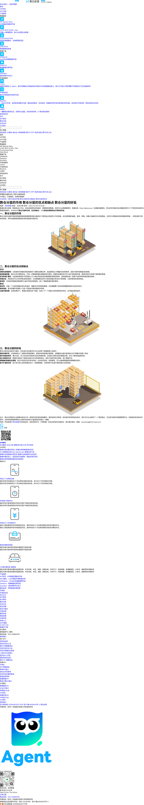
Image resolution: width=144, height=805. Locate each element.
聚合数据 (8, 206)
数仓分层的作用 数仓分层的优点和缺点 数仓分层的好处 (27, 199)
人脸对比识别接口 (6, 653)
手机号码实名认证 (6, 648)
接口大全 (23, 445)
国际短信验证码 (5, 658)
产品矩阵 (3, 14)
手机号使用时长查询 (7, 651)
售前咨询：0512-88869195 (10, 797)
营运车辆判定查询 (6, 545)
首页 (1, 7)
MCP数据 (3, 623)
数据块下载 (4, 627)
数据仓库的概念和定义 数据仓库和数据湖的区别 (16, 450)
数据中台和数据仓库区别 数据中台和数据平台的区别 (18, 454)
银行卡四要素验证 (6, 646)
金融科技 (17, 445)
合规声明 (3, 618)
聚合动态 (3, 121)
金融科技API (4, 695)
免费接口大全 (4, 690)
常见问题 (3, 606)
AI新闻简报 (21, 132)
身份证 (15, 132)
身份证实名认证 (5, 644)
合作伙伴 (3, 123)
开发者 (2, 590)
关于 (1, 116)
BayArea (3, 595)
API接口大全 (4, 697)
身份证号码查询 (5, 672)
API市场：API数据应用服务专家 (11, 576)
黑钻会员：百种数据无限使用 (10, 588)
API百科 (3, 126)
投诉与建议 (4, 609)
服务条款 (3, 613)
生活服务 (3, 445)
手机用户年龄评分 (6, 501)
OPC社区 (3, 11)
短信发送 (3, 132)
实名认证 (48, 132)
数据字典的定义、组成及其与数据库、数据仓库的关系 (19, 457)
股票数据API (4, 679)
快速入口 (3, 620)
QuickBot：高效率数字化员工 (10, 586)
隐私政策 (3, 616)
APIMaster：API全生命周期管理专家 (13, 581)
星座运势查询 (4, 676)
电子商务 (30, 445)
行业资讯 (3, 199)
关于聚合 (3, 119)
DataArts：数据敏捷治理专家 (10, 583)
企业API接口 (4, 688)
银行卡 (28, 132)
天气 (32, 132)
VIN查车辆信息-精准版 (8, 567)
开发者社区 (4, 593)
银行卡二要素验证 (6, 660)
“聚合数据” (16, 422)
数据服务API (4, 686)
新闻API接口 (4, 669)
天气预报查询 (4, 667)
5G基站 (9, 132)
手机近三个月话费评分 (8, 523)
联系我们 (3, 637)
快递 (36, 132)
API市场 (3, 9)
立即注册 (3, 795)
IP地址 (2, 665)
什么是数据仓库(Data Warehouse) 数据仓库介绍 (17, 452)
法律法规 (3, 611)
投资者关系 (4, 114)
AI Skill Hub (4, 625)
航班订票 (41, 132)
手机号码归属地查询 (7, 674)
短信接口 (3, 702)
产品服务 (3, 574)
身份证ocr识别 (5, 655)
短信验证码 (4, 641)
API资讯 (3, 700)
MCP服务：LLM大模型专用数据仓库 (12, 579)
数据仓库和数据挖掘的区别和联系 (12, 459)
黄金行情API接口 (6, 681)
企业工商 (10, 445)
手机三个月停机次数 (7, 479)
